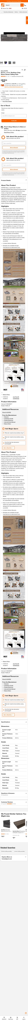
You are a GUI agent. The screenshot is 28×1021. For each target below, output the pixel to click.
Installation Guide (8, 418)
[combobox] (12, 5)
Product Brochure (8, 420)
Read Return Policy (9, 132)
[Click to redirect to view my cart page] (25, 5)
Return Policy (6, 394)
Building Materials (8, 12)
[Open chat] (27, 20)
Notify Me (14, 120)
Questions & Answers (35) (17, 76)
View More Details (7, 101)
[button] (14, 180)
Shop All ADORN (6, 412)
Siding (16, 12)
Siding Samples (23, 12)
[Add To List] (22, 70)
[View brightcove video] (14, 62)
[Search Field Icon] (22, 5)
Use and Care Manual (9, 422)
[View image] (1, 62)
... (1, 12)
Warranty (6, 416)
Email (2, 113)
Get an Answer (14, 147)
